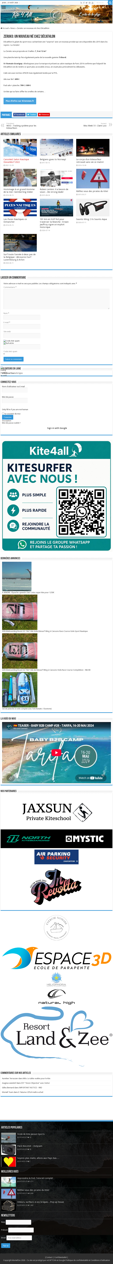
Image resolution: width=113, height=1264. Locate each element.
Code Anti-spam (10, 351)
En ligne (12, 373)
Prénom (4, 1230)
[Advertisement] (56, 1110)
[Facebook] (84, 3)
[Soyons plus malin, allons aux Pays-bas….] (8, 1162)
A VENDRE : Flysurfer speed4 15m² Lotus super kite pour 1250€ (28, 592)
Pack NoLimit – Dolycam (29, 1146)
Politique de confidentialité (77, 1260)
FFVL (55, 73)
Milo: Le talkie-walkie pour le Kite (36, 1078)
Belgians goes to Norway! (53, 159)
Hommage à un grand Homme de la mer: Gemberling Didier (19, 190)
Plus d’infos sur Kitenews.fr (20, 101)
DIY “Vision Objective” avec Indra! (35, 1083)
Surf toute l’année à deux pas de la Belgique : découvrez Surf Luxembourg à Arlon (20, 257)
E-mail (7, 322)
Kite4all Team (7, 1092)
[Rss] (81, 3)
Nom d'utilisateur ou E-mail (13, 386)
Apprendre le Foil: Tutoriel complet (35, 1178)
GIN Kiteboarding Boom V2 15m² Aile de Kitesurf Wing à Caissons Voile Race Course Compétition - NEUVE (46, 670)
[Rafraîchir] (9, 343)
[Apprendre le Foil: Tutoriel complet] (8, 1182)
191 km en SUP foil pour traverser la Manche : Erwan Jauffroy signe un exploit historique (54, 223)
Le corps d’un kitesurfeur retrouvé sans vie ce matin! (90, 160)
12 (30, 1137)
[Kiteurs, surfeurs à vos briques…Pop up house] (8, 1206)
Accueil (5, 28)
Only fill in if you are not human (15, 409)
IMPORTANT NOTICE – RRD (30, 1087)
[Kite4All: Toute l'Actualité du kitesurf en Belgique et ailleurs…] (56, 14)
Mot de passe (8, 397)
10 (30, 1149)
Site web (7, 331)
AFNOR (25, 73)
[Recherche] (110, 2)
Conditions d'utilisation (100, 1260)
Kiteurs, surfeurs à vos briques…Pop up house (40, 1202)
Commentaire (10, 287)
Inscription (6, 421)
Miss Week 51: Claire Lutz (95, 125)
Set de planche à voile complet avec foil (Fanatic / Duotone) (27, 709)
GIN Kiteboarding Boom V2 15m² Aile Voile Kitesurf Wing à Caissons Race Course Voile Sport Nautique (45, 631)
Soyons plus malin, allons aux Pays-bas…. (38, 1158)
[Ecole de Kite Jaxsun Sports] (8, 1138)
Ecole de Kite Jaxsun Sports (31, 1134)
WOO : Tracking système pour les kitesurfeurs (21, 126)
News (12, 28)
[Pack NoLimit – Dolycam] (8, 1150)
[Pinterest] (89, 3)
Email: (3, 1238)
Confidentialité (60, 1257)
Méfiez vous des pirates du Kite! (92, 191)
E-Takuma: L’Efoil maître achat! (30, 1092)
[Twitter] (86, 3)
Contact (49, 1257)
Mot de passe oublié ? (11, 423)
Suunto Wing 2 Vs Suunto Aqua (91, 219)
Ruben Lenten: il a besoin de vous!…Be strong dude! (54, 190)
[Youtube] (92, 3)
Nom (6, 313)
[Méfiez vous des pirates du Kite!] (8, 1194)
